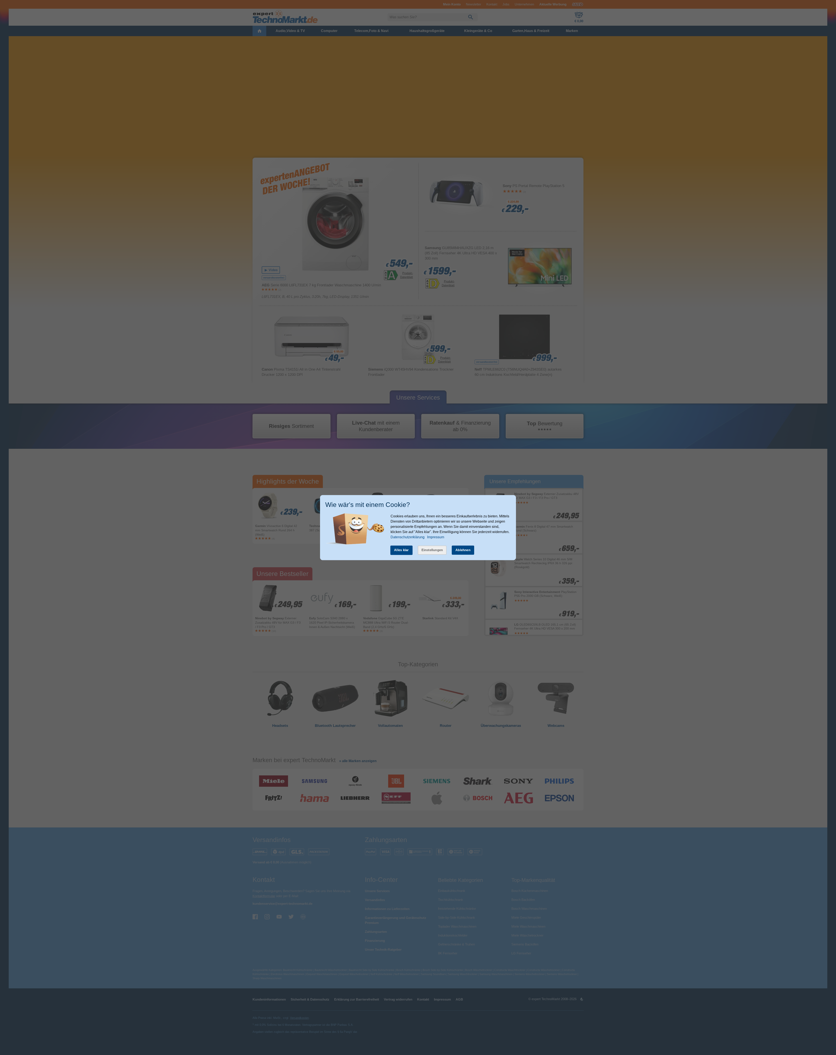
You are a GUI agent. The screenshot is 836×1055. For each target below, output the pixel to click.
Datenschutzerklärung (408, 537)
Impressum (435, 537)
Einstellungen (432, 550)
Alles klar (401, 550)
